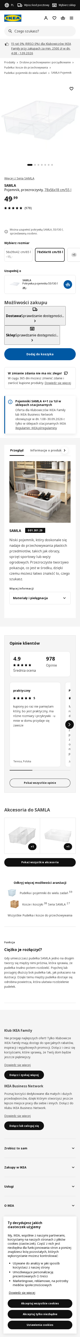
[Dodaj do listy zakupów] (71, 88)
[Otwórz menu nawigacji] (71, 18)
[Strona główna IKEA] (12, 18)
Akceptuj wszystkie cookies (40, 1303)
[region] (40, 120)
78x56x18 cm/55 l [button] (57, 190)
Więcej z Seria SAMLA (19, 178)
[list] (40, 724)
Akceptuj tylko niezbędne (40, 1314)
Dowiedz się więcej (17, 1065)
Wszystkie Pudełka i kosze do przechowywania (40, 915)
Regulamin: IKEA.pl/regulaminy (36, 428)
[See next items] (64, 450)
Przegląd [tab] (16, 450)
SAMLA (26, 280)
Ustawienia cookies (40, 1325)
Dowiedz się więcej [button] (58, 383)
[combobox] (38, 31)
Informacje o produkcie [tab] (48, 450)
